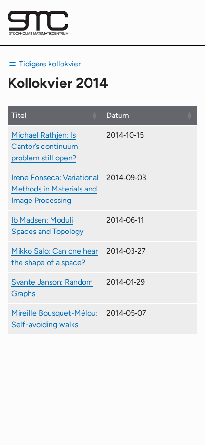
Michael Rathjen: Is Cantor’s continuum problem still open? (44, 146)
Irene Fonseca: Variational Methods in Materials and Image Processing (55, 189)
